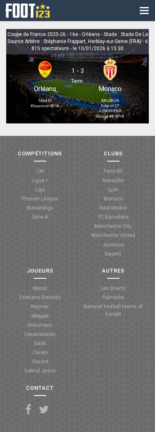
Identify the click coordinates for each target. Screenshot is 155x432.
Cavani (40, 352)
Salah (39, 343)
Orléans (45, 89)
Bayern (113, 254)
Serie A (40, 217)
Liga (40, 190)
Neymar (40, 306)
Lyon (113, 190)
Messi (40, 288)
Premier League (40, 199)
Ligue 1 (40, 180)
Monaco (110, 89)
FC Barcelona (113, 217)
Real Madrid (113, 208)
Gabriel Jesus (40, 371)
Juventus (113, 245)
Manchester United (113, 235)
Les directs (113, 288)
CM (40, 171)
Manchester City (113, 226)
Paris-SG (113, 171)
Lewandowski (39, 334)
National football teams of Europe (113, 310)
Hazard (40, 361)
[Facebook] (28, 410)
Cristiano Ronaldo (39, 297)
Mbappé (40, 316)
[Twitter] (44, 410)
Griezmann (39, 325)
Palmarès (113, 297)
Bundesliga (40, 208)
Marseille (113, 180)
